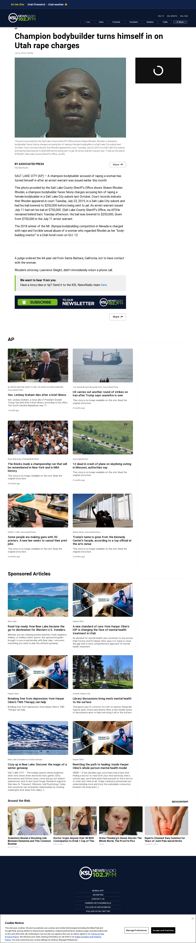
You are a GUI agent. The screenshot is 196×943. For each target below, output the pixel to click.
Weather (150, 22)
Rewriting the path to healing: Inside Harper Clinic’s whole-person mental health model (101, 766)
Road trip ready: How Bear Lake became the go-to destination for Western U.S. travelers (36, 628)
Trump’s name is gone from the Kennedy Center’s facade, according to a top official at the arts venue (102, 540)
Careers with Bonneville (98, 903)
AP (16, 28)
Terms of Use (97, 934)
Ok (193, 918)
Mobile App (98, 890)
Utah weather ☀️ (58, 4)
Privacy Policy (12, 937)
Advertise (98, 894)
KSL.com (184, 16)
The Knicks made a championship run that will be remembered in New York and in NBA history (37, 467)
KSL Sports (172, 16)
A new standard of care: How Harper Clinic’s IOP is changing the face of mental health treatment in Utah (101, 630)
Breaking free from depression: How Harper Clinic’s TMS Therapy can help (36, 700)
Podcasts (116, 22)
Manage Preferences (136, 930)
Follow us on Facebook (98, 907)
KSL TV (161, 16)
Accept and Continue (163, 930)
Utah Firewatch (36, 4)
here (104, 285)
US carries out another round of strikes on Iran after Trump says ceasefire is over (100, 393)
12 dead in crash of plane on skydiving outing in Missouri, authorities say (102, 465)
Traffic (165, 22)
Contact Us (98, 899)
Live (88, 22)
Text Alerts (133, 22)
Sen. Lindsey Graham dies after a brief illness (37, 395)
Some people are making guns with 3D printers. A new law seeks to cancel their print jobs (37, 540)
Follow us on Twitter (98, 911)
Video (101, 22)
